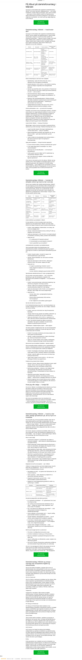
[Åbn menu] (43, 0)
